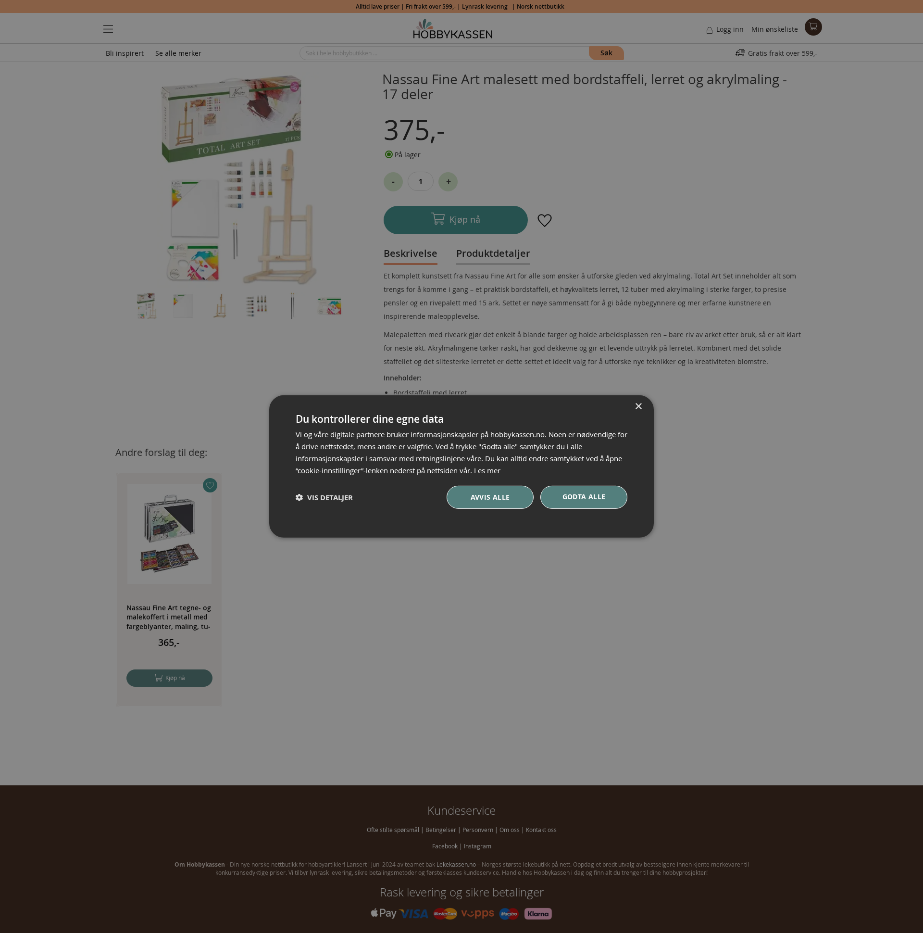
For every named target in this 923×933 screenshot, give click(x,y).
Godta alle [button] (584, 496)
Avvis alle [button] (490, 497)
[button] (324, 497)
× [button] (638, 406)
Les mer (487, 470)
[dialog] (461, 466)
